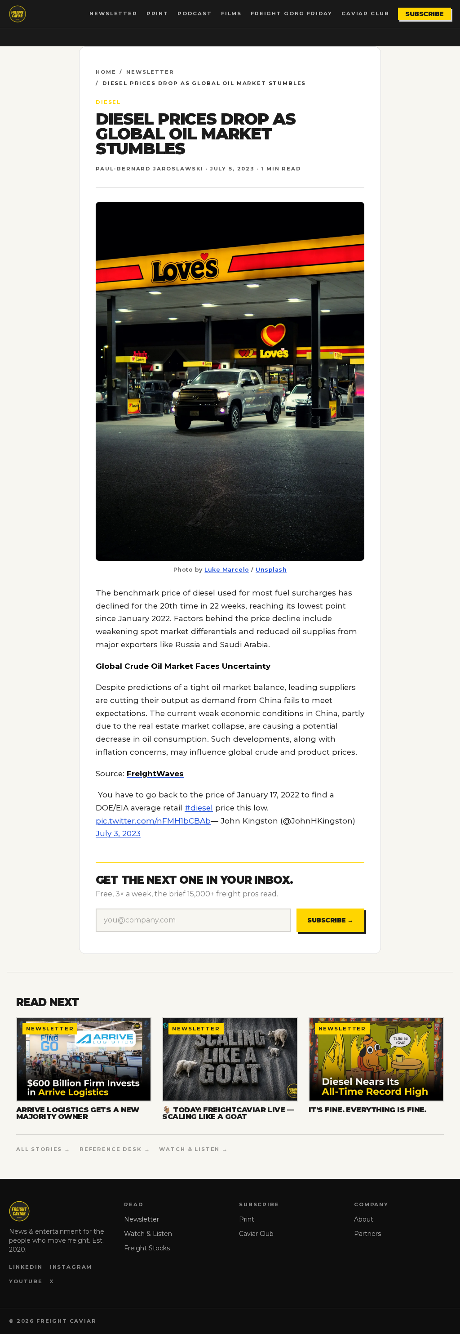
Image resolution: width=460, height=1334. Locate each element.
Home (106, 72)
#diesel (199, 807)
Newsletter (113, 13)
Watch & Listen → (193, 1149)
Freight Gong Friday (291, 13)
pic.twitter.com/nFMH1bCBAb (153, 820)
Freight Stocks (147, 1248)
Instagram (71, 1267)
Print (157, 13)
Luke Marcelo (226, 569)
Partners (367, 1234)
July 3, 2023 (118, 833)
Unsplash (271, 569)
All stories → (43, 1149)
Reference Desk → (115, 1149)
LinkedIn (26, 1267)
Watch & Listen (148, 1234)
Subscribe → (330, 920)
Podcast (194, 13)
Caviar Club (365, 13)
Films (231, 13)
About (363, 1219)
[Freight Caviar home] (17, 13)
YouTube (26, 1281)
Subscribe (424, 14)
